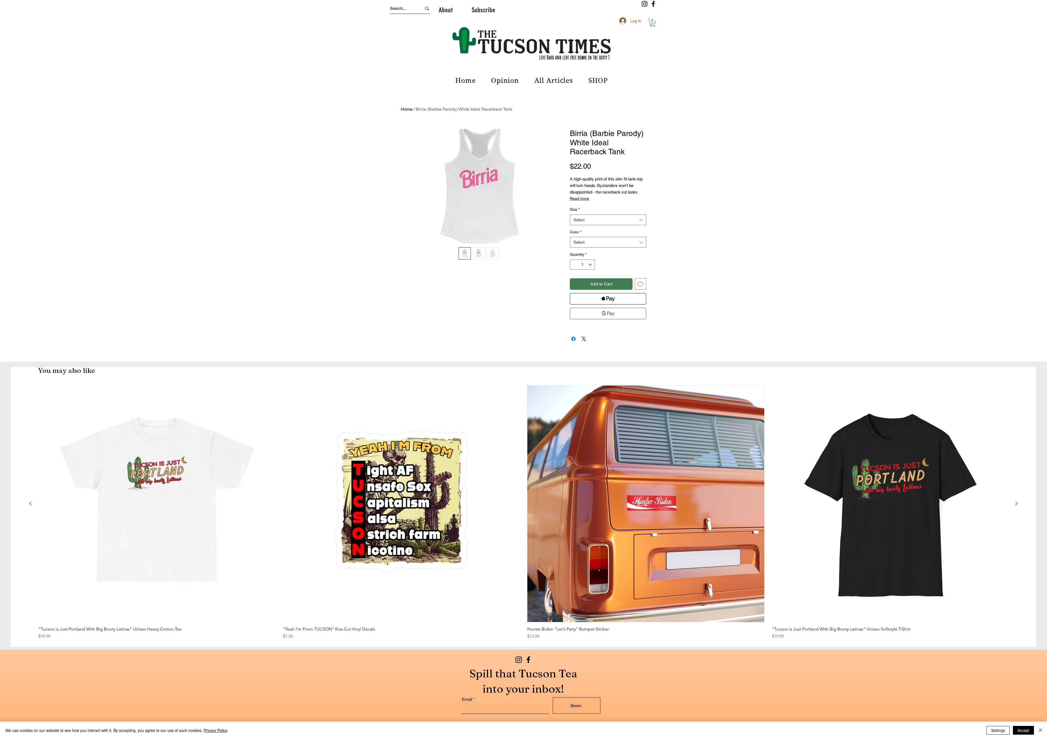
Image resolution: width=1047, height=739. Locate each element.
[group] (523, 512)
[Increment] (590, 264)
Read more (579, 198)
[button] (445, 10)
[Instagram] (644, 4)
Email (467, 699)
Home (407, 109)
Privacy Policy (215, 730)
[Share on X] (583, 339)
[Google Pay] (608, 313)
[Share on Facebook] (573, 339)
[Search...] (427, 8)
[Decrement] (574, 264)
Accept (1023, 730)
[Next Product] (1016, 503)
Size (575, 209)
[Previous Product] (30, 503)
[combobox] (608, 220)
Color (576, 232)
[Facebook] (653, 4)
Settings (998, 730)
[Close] (1040, 730)
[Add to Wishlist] (640, 284)
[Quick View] (156, 503)
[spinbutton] (582, 264)
